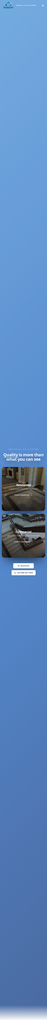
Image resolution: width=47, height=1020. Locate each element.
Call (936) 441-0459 (25, 573)
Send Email (25, 566)
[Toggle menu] (43, 5)
